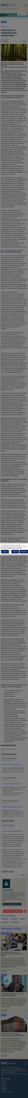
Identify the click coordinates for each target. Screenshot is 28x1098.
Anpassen (5, 551)
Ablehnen (15, 551)
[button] (26, 6)
